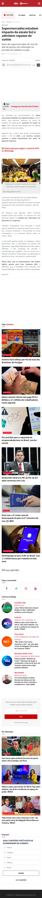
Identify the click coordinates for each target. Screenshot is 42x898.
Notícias (9, 22)
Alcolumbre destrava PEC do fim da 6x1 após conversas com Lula (20, 479)
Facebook (26, 106)
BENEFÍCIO (7, 392)
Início (3, 22)
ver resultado (21, 880)
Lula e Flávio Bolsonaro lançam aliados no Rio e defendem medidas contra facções (26, 610)
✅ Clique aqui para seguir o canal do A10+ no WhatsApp (20, 149)
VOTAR (21, 873)
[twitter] (16, 588)
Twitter (35, 106)
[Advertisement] (21, 84)
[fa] (35, 588)
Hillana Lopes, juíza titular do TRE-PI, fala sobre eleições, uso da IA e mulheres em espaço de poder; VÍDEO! (26, 625)
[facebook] (6, 588)
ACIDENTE (6, 754)
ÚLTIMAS (21, 15)
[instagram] (26, 588)
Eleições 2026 (20, 603)
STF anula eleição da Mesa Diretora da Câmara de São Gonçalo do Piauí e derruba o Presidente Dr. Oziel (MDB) (25, 681)
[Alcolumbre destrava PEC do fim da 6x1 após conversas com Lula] (21, 461)
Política (9, 863)
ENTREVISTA (7, 782)
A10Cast (17, 617)
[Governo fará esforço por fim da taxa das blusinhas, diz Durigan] (21, 343)
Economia (17, 22)
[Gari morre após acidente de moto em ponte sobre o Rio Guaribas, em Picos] (21, 746)
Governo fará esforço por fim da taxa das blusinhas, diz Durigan (21, 361)
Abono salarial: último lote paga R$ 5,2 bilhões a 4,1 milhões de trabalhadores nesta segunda (20, 400)
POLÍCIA (32, 15)
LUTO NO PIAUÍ (8, 813)
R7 (40, 15)
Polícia (9, 847)
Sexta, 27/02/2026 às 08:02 (10, 54)
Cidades (9, 852)
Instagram (16, 106)
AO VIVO (10, 15)
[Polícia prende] (7, 661)
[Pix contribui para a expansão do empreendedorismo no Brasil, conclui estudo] (21, 421)
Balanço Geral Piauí (23, 653)
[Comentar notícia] (20, 54)
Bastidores (19, 673)
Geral (8, 857)
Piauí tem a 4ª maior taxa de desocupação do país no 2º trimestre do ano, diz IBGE (20, 518)
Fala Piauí (18, 634)
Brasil (8, 867)
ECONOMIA (7, 355)
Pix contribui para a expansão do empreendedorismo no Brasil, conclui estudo (19, 440)
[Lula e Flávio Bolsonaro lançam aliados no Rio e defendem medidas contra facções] (7, 608)
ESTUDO (6, 510)
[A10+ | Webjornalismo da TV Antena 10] (21, 3)
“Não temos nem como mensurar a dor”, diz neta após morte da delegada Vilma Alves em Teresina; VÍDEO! (26, 645)
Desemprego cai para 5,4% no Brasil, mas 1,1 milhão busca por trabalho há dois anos (21, 558)
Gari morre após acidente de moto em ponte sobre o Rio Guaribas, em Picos (20, 759)
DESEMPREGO (8, 551)
